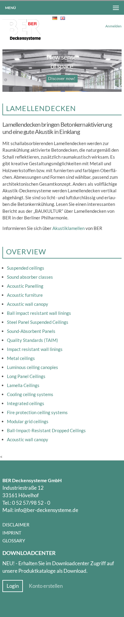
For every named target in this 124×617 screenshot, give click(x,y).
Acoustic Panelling (25, 286)
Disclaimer (15, 524)
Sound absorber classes (30, 277)
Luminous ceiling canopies (32, 367)
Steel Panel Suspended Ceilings (37, 322)
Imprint (11, 532)
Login (13, 586)
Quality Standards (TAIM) (32, 340)
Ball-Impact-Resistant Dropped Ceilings (46, 430)
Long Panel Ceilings (26, 376)
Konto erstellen (46, 586)
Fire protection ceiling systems (37, 412)
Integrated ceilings (25, 403)
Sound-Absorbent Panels (31, 331)
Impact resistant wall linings (35, 349)
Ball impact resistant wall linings (39, 313)
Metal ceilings (21, 358)
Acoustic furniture (25, 295)
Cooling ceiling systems (30, 394)
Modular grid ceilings (27, 421)
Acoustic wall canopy (27, 304)
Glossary (13, 540)
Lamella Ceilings (23, 385)
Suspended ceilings (25, 268)
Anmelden (113, 26)
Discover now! (62, 78)
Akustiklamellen (68, 228)
